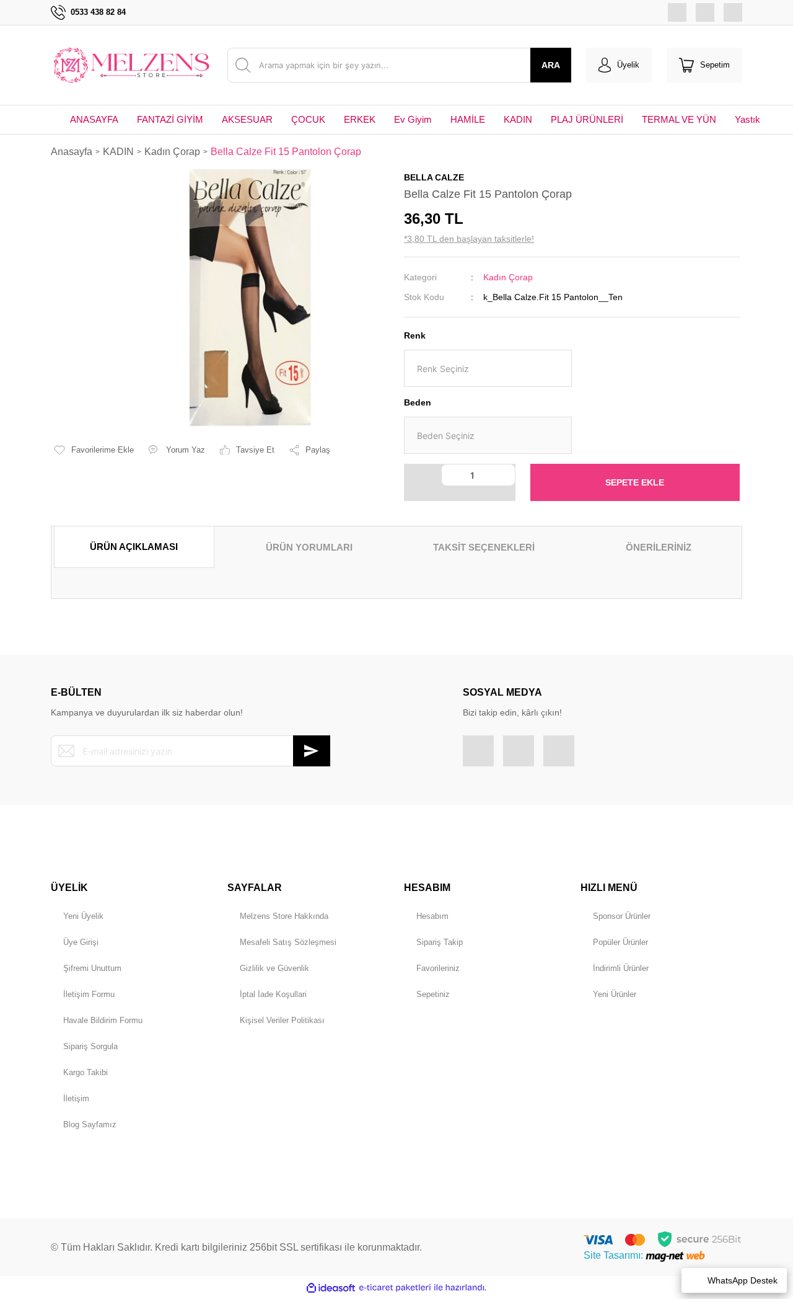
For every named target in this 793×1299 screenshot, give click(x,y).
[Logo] (131, 65)
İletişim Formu (89, 994)
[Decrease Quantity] (423, 474)
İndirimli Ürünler (621, 968)
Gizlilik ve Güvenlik (274, 968)
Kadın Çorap (508, 277)
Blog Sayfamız (89, 1124)
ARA (550, 65)
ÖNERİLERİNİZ (658, 547)
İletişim (76, 1098)
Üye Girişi (81, 942)
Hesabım (432, 916)
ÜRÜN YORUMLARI (309, 547)
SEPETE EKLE (634, 482)
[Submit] (311, 750)
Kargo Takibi (85, 1072)
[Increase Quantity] (423, 492)
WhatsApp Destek (743, 1280)
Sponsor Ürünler (622, 916)
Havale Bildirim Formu (102, 1020)
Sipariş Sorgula (90, 1046)
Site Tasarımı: (615, 1255)
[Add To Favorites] (94, 450)
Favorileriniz (438, 968)
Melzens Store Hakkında (284, 916)
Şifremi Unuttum (92, 968)
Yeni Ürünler (614, 994)
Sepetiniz (433, 994)
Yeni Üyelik (83, 916)
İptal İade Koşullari (273, 994)
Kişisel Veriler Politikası (282, 1020)
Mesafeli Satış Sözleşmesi (288, 942)
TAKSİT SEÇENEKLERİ (484, 547)
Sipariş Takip (439, 942)
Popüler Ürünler (620, 942)
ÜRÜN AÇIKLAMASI (134, 546)
